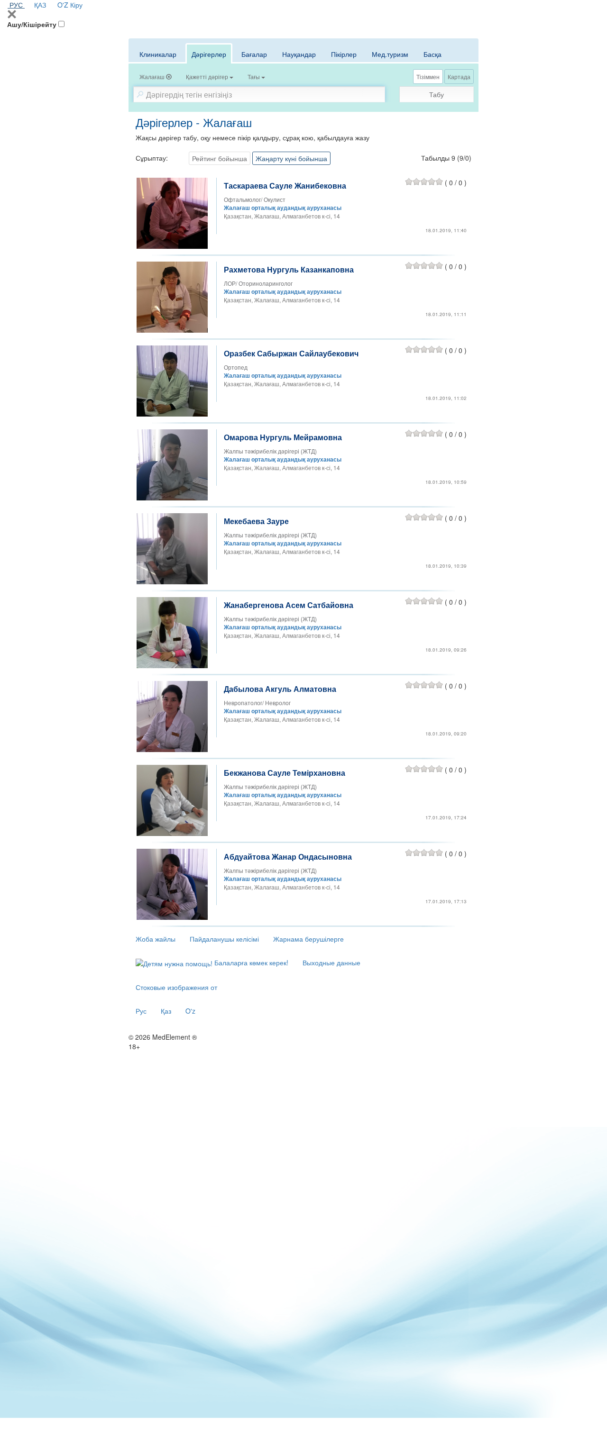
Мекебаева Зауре (256, 521)
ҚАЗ (40, 4)
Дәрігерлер (209, 54)
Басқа (432, 54)
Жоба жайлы (155, 939)
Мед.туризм (390, 54)
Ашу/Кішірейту (31, 24)
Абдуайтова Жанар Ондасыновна (288, 856)
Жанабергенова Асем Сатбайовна (288, 604)
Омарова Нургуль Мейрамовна (283, 437)
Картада (459, 77)
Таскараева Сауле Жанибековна (285, 185)
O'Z (62, 4)
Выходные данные (331, 962)
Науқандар (299, 54)
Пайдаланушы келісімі (224, 939)
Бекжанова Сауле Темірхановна (284, 772)
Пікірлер (344, 54)
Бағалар (254, 54)
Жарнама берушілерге (308, 939)
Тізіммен (428, 77)
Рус (141, 1011)
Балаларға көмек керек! (250, 962)
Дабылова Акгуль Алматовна (280, 688)
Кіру (76, 4)
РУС (16, 4)
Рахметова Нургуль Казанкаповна (289, 269)
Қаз (166, 1011)
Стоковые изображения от (176, 987)
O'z (190, 1011)
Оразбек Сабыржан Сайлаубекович (291, 353)
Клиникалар (157, 54)
